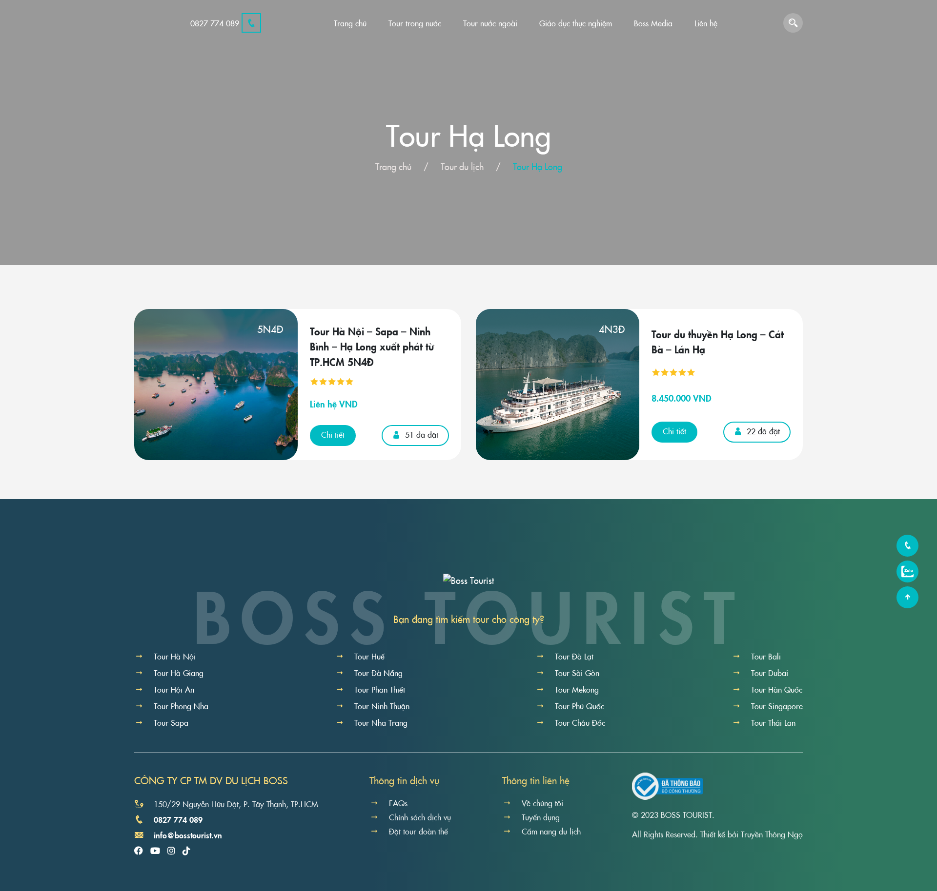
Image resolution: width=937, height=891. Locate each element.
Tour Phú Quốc (579, 705)
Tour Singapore (777, 705)
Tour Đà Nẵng (378, 672)
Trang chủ (350, 23)
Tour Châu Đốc (580, 722)
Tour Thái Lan (773, 722)
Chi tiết (333, 434)
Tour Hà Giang (179, 672)
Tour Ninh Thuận (381, 705)
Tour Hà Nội (175, 656)
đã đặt (421, 434)
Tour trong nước (414, 23)
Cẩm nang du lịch (551, 831)
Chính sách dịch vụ (420, 817)
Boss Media (653, 23)
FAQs (398, 802)
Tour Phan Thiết (379, 689)
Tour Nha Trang (380, 722)
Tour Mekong (577, 689)
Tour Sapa (171, 722)
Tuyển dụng (541, 817)
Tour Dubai (769, 672)
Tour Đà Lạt (574, 656)
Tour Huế (369, 656)
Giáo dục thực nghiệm (575, 23)
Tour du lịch (462, 166)
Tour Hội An (174, 689)
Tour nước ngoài (490, 23)
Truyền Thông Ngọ (772, 834)
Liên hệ (705, 23)
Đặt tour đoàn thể (418, 831)
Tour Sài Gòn (577, 672)
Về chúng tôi (542, 802)
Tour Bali (766, 656)
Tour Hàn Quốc (776, 689)
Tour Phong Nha (181, 705)
